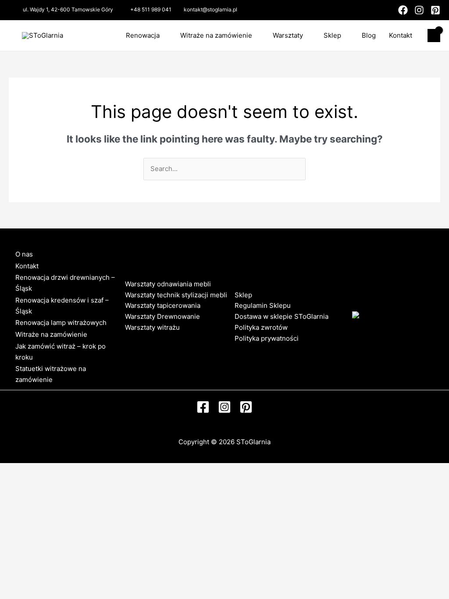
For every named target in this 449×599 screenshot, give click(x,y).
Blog (369, 35)
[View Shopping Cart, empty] (434, 35)
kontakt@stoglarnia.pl (210, 9)
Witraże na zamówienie (216, 35)
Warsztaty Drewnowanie (162, 316)
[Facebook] (403, 10)
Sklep (332, 35)
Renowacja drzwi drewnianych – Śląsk (65, 282)
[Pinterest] (435, 10)
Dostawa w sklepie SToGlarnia (281, 316)
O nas (24, 254)
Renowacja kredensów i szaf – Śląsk (62, 305)
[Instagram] (419, 10)
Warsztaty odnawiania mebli (168, 284)
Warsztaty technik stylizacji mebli (176, 295)
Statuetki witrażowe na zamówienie (50, 374)
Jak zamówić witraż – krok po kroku (60, 351)
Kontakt (400, 35)
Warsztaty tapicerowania (162, 305)
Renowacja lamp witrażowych (61, 322)
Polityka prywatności (267, 338)
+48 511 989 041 (150, 9)
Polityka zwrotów (261, 327)
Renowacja (143, 35)
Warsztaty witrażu (152, 327)
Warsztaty (288, 35)
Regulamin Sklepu (263, 305)
